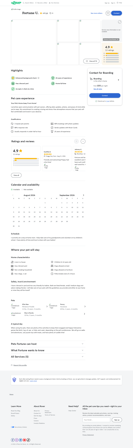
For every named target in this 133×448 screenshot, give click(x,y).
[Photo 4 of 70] (90, 31)
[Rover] (16, 3)
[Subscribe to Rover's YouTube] (24, 440)
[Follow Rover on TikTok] (28, 440)
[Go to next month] (83, 195)
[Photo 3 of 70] (68, 54)
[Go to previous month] (13, 195)
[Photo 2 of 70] (68, 31)
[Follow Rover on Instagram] (16, 440)
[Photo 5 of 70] (90, 54)
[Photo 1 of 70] (33, 42)
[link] (29, 306)
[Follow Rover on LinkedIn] (20, 440)
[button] (54, 3)
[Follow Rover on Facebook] (13, 440)
